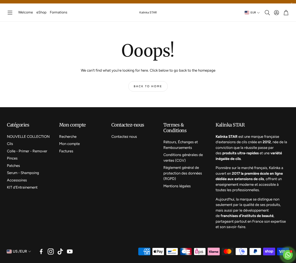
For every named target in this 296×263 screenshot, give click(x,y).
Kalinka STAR (148, 12)
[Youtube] (70, 251)
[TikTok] (60, 251)
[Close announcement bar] (291, 3)
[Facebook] (41, 251)
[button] (10, 12)
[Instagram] (51, 251)
